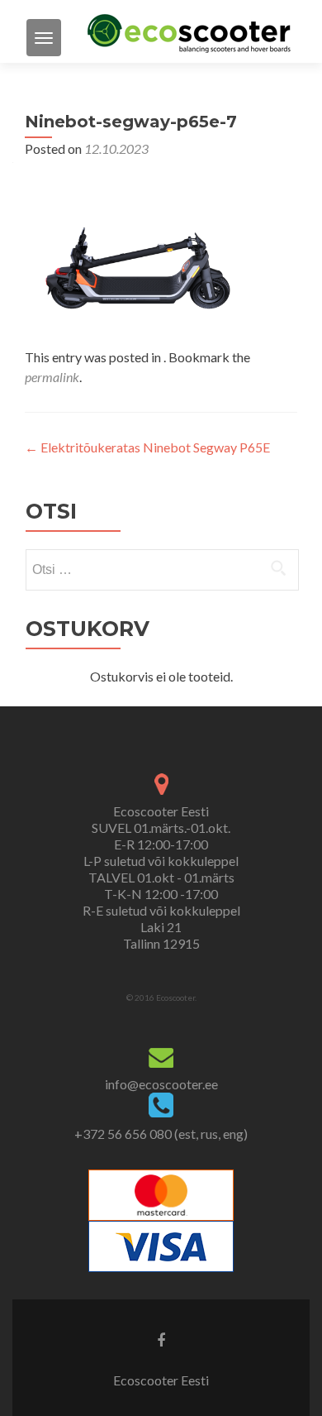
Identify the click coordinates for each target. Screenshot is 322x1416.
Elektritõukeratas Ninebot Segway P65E (147, 447)
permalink (52, 377)
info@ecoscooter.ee (161, 1084)
